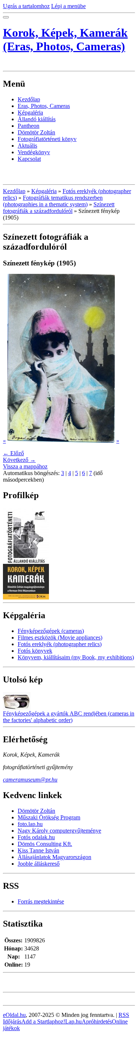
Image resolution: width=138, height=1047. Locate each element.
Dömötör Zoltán (36, 132)
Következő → (19, 460)
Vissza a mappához (25, 466)
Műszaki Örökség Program (49, 817)
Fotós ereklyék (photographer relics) (60, 644)
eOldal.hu (14, 1015)
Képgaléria (30, 112)
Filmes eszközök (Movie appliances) (60, 637)
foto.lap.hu (30, 824)
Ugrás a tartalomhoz (26, 6)
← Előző (13, 453)
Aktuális (27, 145)
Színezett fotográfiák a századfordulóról (58, 207)
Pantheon (28, 126)
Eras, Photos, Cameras (44, 106)
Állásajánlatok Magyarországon (54, 857)
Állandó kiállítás (37, 119)
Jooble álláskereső (39, 864)
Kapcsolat (29, 159)
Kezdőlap (29, 99)
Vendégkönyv (34, 152)
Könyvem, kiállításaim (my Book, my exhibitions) (76, 657)
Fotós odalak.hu (36, 837)
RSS (123, 1015)
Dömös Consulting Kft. (45, 844)
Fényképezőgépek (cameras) (51, 631)
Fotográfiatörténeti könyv (47, 139)
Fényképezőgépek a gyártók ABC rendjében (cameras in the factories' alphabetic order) (68, 716)
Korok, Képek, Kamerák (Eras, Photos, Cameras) (65, 39)
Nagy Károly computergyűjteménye (59, 830)
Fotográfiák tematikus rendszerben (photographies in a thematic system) (53, 201)
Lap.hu (73, 1021)
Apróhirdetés (97, 1021)
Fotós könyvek (35, 651)
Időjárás (12, 1021)
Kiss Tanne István (38, 850)
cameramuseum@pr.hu (30, 779)
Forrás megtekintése (41, 901)
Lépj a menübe (68, 6)
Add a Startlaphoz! (43, 1021)
